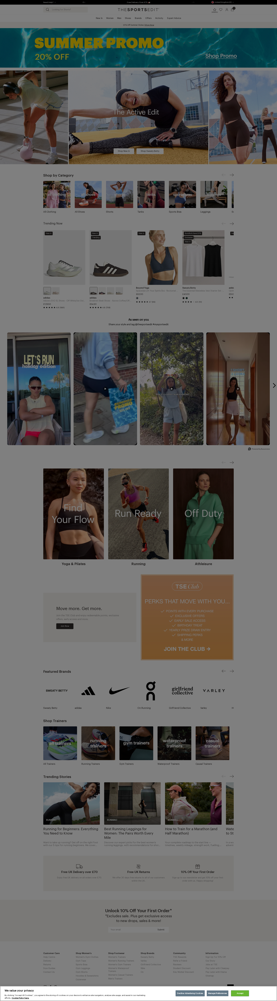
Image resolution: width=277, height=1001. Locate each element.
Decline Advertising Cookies (190, 993)
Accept (240, 993)
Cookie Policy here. (20, 998)
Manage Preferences (217, 993)
